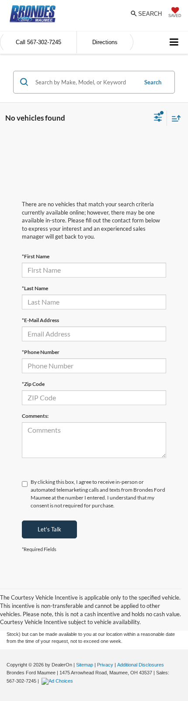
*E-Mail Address (40, 320)
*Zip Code (33, 384)
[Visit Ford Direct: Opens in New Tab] (58, 681)
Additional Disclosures (140, 664)
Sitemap (84, 664)
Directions (105, 42)
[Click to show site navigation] (174, 42)
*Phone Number (40, 352)
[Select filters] (158, 118)
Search (152, 82)
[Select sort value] (174, 118)
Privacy (105, 664)
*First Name (35, 256)
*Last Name (35, 288)
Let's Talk (49, 529)
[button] (38, 42)
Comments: (35, 416)
